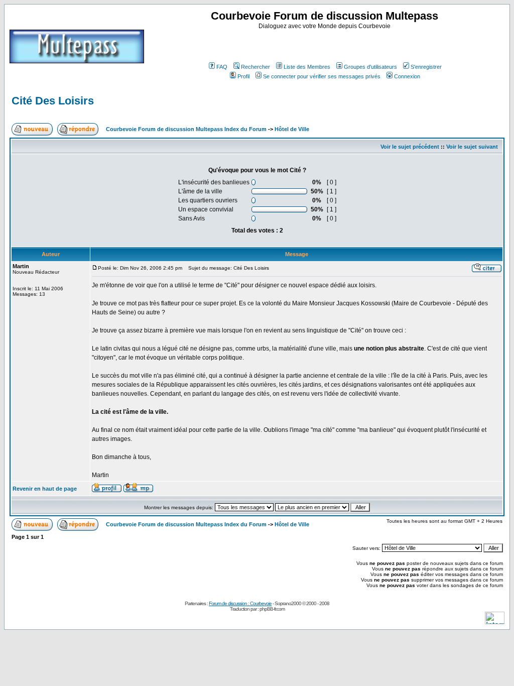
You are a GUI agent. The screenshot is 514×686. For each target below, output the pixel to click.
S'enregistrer (426, 67)
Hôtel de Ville (292, 129)
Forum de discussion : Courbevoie (240, 603)
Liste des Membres (307, 67)
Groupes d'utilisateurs (370, 67)
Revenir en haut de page (45, 489)
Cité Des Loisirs (53, 100)
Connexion (407, 76)
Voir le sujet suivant (472, 147)
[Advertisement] (325, 45)
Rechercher (255, 67)
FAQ (221, 67)
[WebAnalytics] (494, 621)
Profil (243, 76)
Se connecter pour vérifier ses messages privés (321, 76)
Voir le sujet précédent (409, 147)
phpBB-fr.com (272, 609)
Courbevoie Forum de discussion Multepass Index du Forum (186, 129)
